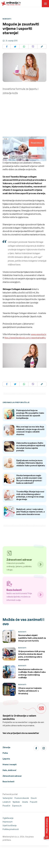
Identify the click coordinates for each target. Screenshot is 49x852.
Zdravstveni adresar (12, 776)
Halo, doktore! (9, 770)
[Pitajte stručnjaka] (47, 828)
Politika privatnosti (11, 829)
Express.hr (17, 806)
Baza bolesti (8, 781)
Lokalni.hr (7, 802)
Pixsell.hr (6, 806)
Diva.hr (34, 798)
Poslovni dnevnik (22, 798)
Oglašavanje (8, 818)
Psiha (5, 753)
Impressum (8, 822)
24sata (25, 802)
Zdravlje (6, 747)
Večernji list (8, 798)
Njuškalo (16, 802)
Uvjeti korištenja (9, 825)
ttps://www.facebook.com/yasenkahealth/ (25, 337)
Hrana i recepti (10, 764)
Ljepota (6, 759)
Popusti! (33, 802)
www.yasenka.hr (38, 334)
